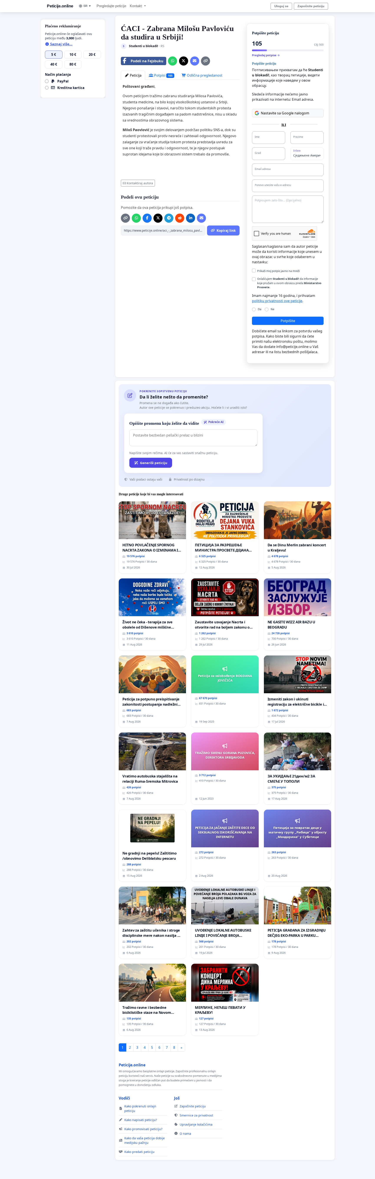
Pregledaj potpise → (266, 55)
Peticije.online (60, 6)
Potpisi (163, 75)
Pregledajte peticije (111, 6)
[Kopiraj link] (205, 61)
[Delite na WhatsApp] (172, 61)
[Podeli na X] (183, 61)
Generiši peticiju (153, 463)
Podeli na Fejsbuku (147, 61)
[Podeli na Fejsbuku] (147, 218)
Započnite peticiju (311, 6)
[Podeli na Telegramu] (168, 218)
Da (259, 309)
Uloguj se (281, 6)
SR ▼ (87, 6)
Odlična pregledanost (204, 75)
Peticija (135, 75)
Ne (272, 309)
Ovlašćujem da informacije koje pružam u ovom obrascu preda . (289, 283)
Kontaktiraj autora (140, 183)
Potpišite (288, 320)
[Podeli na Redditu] (179, 218)
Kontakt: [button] (136, 6)
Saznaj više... (60, 44)
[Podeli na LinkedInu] (190, 218)
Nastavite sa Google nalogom (285, 113)
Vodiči (124, 1098)
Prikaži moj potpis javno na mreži (278, 271)
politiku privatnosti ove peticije (277, 300)
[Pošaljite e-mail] (194, 61)
